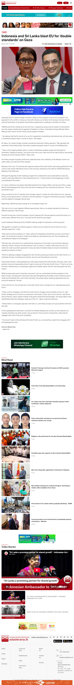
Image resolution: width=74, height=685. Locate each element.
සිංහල (59, 3)
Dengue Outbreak (47, 8)
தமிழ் (66, 3)
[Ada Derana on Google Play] (67, 641)
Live (5, 8)
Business (4, 664)
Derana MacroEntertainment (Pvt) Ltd (65, 667)
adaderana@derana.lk (66, 657)
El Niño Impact (30, 8)
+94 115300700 (64, 652)
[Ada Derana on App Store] (57, 641)
